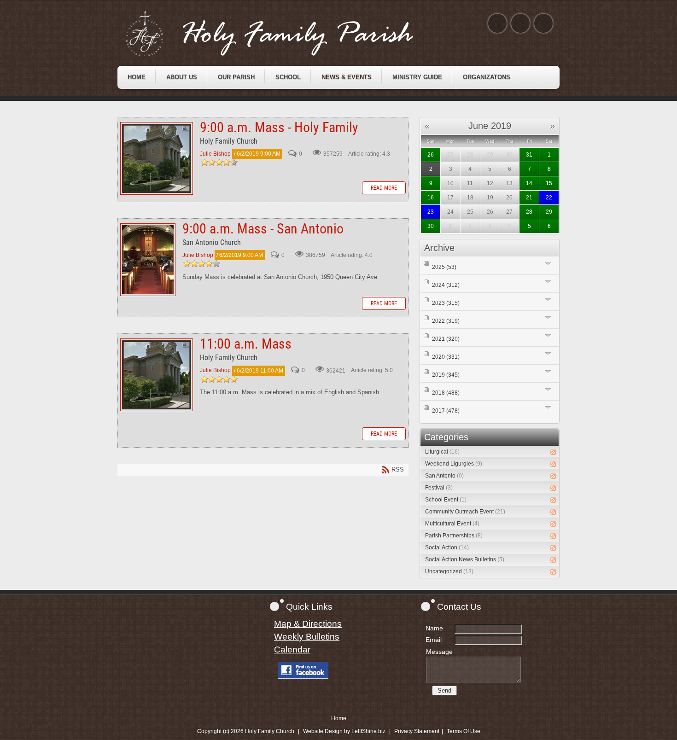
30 (430, 226)
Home (338, 718)
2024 (446, 285)
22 (549, 197)
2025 (444, 267)
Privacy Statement (416, 731)
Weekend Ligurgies (453, 463)
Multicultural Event (452, 523)
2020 (446, 357)
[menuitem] (136, 77)
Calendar (292, 649)
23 (430, 212)
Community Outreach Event (465, 511)
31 (529, 154)
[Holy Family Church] (281, 33)
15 (549, 183)
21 (529, 197)
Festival (439, 487)
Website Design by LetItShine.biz (344, 731)
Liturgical (442, 452)
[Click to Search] (543, 23)
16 (430, 197)
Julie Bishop (215, 154)
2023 (446, 303)
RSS (553, 452)
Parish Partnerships (454, 535)
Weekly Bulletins (306, 636)
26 (430, 154)
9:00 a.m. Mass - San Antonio (148, 260)
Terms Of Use (463, 731)
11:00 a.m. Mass (157, 375)
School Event (446, 499)
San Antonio (444, 475)
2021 (446, 339)
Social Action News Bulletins (464, 559)
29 (549, 212)
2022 (446, 321)
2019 (446, 375)
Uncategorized (449, 571)
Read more (384, 188)
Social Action (447, 547)
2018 (446, 393)
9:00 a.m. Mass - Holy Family (157, 158)
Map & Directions (308, 624)
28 (529, 212)
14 (529, 183)
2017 (446, 411)
